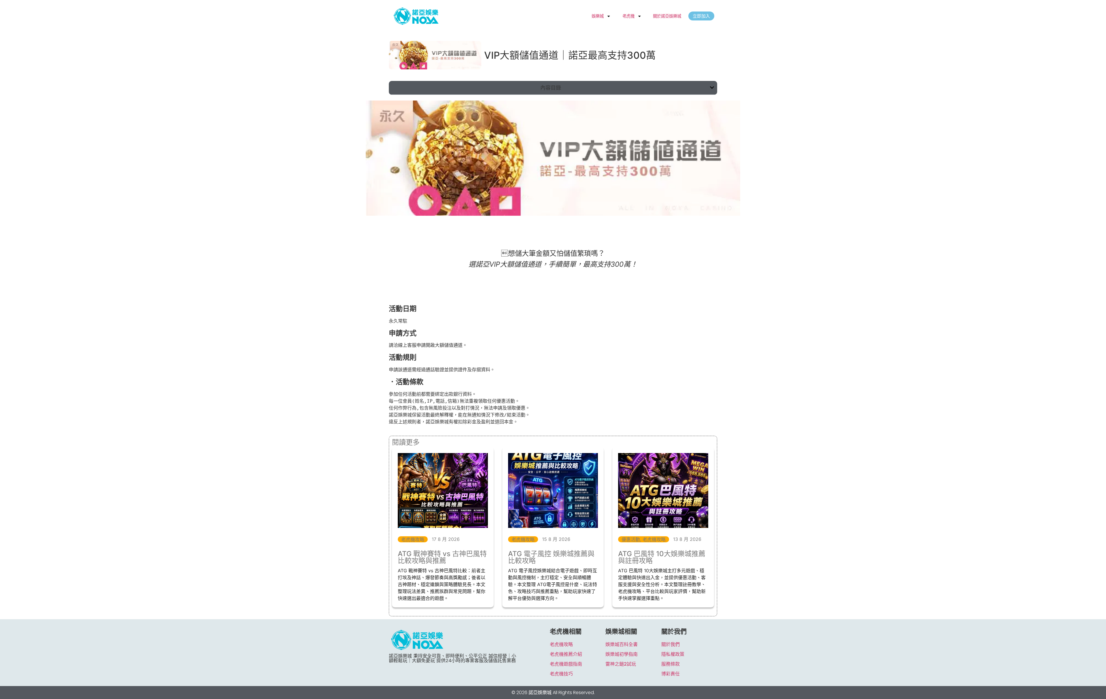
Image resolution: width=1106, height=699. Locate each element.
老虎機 (628, 16)
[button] (712, 87)
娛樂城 (598, 16)
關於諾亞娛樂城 (667, 16)
